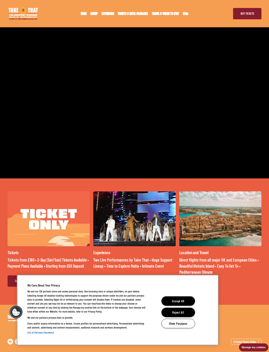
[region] (118, 310)
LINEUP (94, 14)
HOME (84, 14)
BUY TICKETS (247, 13)
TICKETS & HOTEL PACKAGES (133, 14)
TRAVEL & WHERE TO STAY (165, 14)
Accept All (178, 301)
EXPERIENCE (108, 14)
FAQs (185, 14)
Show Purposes (178, 323)
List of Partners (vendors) (40, 332)
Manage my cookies (254, 347)
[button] (16, 312)
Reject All (178, 312)
